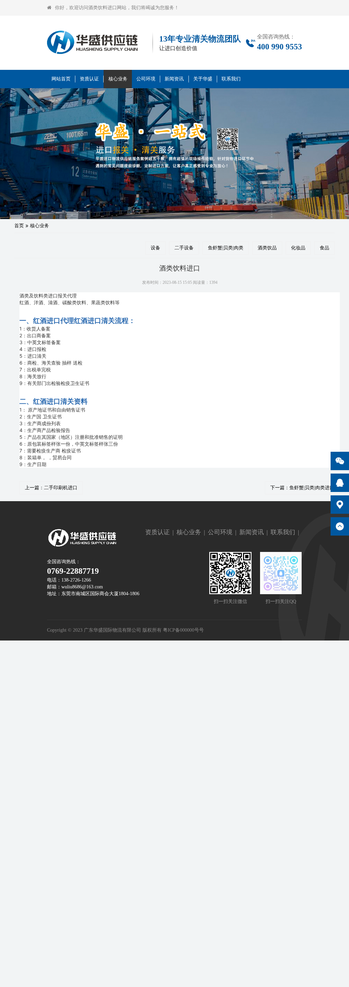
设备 (155, 247)
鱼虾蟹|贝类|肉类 (225, 247)
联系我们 (231, 78)
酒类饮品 (267, 247)
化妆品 (298, 247)
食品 (324, 247)
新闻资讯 (174, 78)
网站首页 (61, 78)
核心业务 (117, 78)
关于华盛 (202, 78)
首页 (19, 225)
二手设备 (184, 247)
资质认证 (89, 78)
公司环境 (145, 78)
